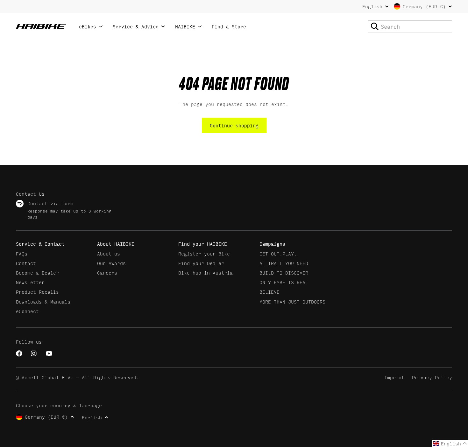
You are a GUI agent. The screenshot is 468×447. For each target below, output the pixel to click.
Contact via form (50, 203)
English (372, 6)
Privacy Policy (432, 377)
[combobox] (410, 26)
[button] (450, 443)
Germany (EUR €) (424, 6)
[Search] (375, 26)
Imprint (394, 377)
